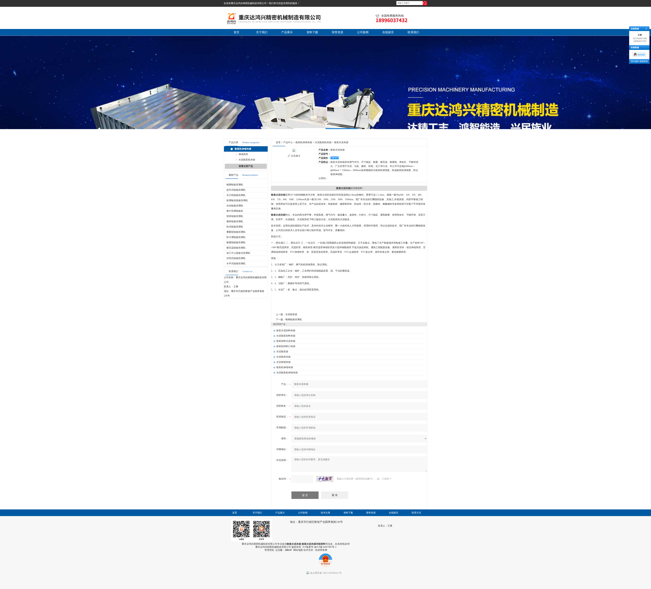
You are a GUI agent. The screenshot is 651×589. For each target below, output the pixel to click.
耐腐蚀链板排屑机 (235, 242)
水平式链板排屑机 (235, 263)
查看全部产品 (246, 166)
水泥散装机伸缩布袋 (287, 372)
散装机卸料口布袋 (285, 346)
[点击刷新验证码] (324, 479)
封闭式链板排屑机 (235, 258)
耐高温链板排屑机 (235, 247)
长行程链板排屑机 (235, 195)
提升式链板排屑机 (235, 190)
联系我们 (413, 32)
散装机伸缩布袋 (243, 149)
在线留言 (388, 32)
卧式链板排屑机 (234, 226)
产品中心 (288, 142)
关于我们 (262, 32)
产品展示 (287, 32)
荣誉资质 (337, 32)
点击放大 (295, 156)
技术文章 (325, 512)
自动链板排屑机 (234, 205)
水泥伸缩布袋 (283, 362)
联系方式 (416, 512)
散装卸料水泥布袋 (285, 341)
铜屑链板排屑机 (234, 184)
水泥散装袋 (291, 314)
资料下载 (312, 32)
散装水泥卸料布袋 (285, 330)
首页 (236, 32)
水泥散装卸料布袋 (285, 336)
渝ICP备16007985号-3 (325, 547)
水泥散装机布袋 (247, 159)
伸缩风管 (243, 154)
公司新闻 (363, 32)
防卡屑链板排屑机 (235, 237)
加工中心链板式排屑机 (238, 253)
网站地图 (298, 550)
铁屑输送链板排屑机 (237, 200)
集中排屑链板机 (234, 211)
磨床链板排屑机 (234, 221)
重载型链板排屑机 (235, 232)
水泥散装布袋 (283, 357)
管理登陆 (269, 550)
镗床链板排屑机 (234, 216)
